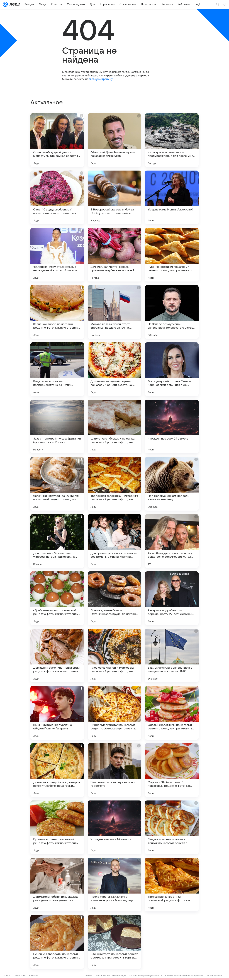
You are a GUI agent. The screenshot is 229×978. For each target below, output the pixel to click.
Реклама (33, 975)
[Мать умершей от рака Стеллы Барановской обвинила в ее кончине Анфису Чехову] (172, 369)
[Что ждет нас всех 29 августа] (172, 426)
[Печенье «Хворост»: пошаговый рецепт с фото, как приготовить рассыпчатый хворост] (57, 942)
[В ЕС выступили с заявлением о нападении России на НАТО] (172, 655)
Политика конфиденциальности (145, 975)
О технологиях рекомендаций (110, 975)
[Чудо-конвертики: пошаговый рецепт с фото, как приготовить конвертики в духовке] (172, 254)
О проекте (87, 975)
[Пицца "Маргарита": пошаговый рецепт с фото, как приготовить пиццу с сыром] (114, 713)
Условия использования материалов (184, 975)
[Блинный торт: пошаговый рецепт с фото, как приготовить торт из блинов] (114, 942)
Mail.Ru (7, 975)
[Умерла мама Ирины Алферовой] (172, 197)
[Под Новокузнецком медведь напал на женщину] (172, 484)
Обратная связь (214, 975)
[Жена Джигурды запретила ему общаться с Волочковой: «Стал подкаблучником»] (172, 541)
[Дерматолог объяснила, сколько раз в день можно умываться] (57, 884)
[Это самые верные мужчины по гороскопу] (114, 770)
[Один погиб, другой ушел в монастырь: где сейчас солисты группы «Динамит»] (57, 140)
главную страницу (101, 79)
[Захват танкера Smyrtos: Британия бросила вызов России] (57, 426)
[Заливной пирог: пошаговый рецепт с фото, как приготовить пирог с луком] (57, 312)
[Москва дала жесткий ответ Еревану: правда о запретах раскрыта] (114, 312)
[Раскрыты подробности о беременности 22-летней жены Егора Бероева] (172, 598)
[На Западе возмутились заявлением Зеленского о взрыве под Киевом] (172, 312)
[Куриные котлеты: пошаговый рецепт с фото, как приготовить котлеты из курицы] (57, 827)
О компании (20, 975)
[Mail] (5, 4)
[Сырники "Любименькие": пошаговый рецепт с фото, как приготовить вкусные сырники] (172, 770)
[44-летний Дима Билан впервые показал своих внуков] (114, 140)
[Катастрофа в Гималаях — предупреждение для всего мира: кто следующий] (172, 140)
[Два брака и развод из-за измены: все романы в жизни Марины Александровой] (114, 541)
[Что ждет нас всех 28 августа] (114, 827)
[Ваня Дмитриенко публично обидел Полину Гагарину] (57, 713)
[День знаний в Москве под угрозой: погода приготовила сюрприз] (57, 541)
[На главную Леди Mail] (14, 4)
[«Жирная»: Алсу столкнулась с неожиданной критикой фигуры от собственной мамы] (57, 254)
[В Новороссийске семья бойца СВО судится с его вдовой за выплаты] (114, 197)
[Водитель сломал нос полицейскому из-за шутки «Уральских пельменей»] (57, 369)
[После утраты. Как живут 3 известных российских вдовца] (114, 884)
